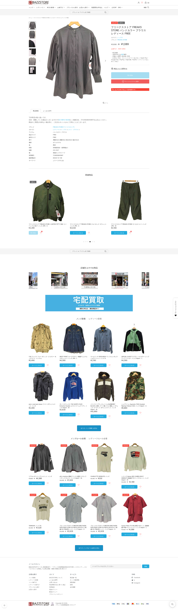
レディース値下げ (34, 585)
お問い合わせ (53, 582)
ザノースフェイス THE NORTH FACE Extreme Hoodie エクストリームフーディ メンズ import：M (73, 405)
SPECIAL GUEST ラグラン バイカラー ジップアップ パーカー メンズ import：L (135, 357)
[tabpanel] (47, 209)
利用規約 (52, 587)
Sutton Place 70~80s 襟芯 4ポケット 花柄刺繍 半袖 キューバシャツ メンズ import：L (135, 526)
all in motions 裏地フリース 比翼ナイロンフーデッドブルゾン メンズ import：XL (73, 477)
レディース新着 (95, 319)
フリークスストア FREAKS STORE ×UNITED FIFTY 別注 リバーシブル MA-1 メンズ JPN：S (47, 225)
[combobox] (89, 12)
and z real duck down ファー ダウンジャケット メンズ (42, 405)
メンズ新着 (81, 319)
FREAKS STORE (122, 40)
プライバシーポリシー (56, 594)
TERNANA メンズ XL (35, 525)
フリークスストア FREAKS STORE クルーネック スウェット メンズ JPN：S (88, 225)
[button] (172, 604)
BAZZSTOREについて (55, 577)
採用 (71, 585)
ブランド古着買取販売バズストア (39, 2)
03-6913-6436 (64, 120)
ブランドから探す (34, 587)
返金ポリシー (53, 589)
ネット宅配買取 (74, 580)
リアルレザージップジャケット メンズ (40, 476)
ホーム (30, 17)
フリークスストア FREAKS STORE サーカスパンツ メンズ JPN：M (128, 225)
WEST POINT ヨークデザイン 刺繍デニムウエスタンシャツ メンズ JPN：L (73, 357)
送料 (122, 54)
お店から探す (33, 589)
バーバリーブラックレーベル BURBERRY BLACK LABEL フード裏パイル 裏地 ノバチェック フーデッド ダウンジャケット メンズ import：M (104, 406)
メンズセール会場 (78, 438)
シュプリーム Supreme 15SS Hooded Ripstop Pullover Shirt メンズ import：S (133, 405)
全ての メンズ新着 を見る (89, 428)
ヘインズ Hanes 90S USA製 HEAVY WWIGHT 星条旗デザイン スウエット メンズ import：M (134, 478)
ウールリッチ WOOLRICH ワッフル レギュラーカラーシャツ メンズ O (104, 357)
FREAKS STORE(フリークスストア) (63, 127)
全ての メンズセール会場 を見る (89, 548)
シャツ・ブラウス (73, 129)
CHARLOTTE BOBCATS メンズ (100, 476)
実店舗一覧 (73, 577)
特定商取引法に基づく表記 (57, 585)
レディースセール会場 (98, 438)
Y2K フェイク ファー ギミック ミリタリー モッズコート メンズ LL (42, 357)
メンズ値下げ (33, 582)
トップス (120, 37)
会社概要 (72, 587)
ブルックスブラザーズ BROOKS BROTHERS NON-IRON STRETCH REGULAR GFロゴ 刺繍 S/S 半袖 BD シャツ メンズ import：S (73, 527)
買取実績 (72, 582)
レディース (56, 129)
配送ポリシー (53, 592)
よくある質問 (53, 580)
